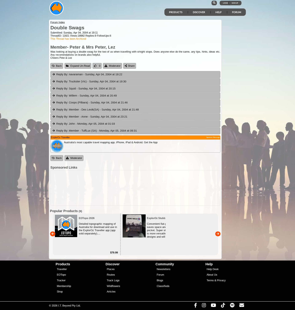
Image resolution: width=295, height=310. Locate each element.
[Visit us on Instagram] (204, 306)
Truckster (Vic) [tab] (91, 81)
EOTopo (61, 274)
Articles (111, 291)
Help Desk (213, 269)
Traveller (62, 269)
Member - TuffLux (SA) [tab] (96, 130)
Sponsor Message (213, 137)
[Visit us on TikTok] (223, 306)
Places (111, 269)
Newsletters (163, 269)
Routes (111, 274)
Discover (199, 12)
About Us (212, 274)
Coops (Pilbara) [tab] (92, 102)
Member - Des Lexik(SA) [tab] (97, 109)
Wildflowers (113, 286)
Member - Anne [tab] (91, 116)
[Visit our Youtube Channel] (213, 306)
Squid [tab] (86, 88)
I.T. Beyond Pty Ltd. (69, 305)
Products (175, 12)
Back (59, 65)
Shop (60, 291)
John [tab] (85, 123)
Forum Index (57, 22)
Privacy (221, 280)
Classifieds (163, 286)
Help (218, 12)
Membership (64, 286)
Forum (236, 12)
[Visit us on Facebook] (195, 306)
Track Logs (113, 280)
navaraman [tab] (89, 74)
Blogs (160, 280)
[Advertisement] (150, 188)
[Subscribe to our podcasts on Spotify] (232, 306)
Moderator (115, 65)
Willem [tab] (86, 95)
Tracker (61, 280)
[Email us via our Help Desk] (241, 306)
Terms (210, 280)
